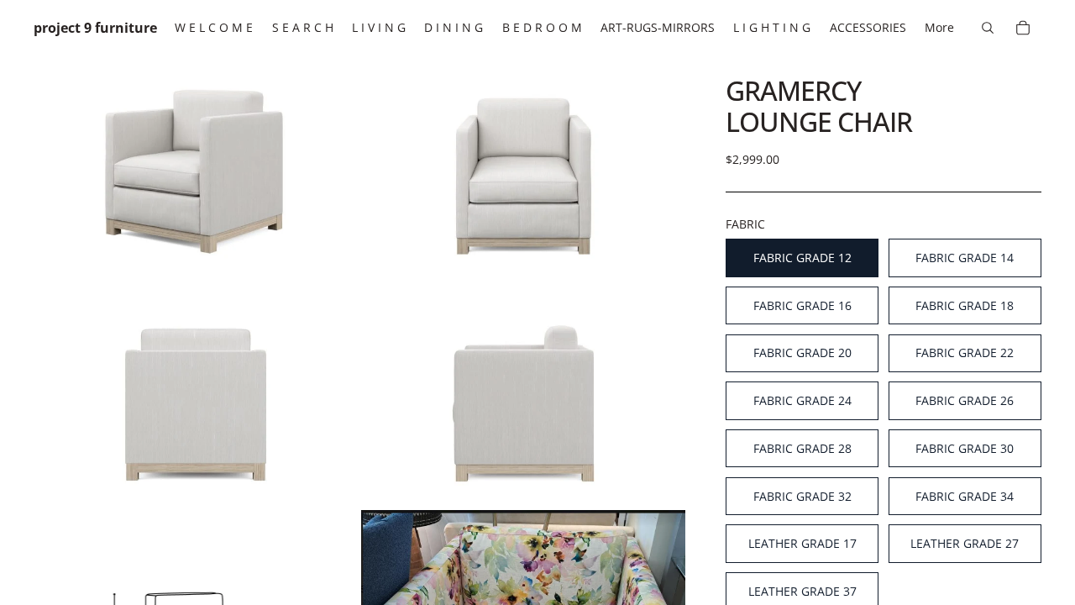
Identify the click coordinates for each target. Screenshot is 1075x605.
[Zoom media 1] (196, 167)
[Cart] (1022, 27)
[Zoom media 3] (196, 395)
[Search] (987, 27)
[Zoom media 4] (523, 395)
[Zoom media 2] (523, 167)
